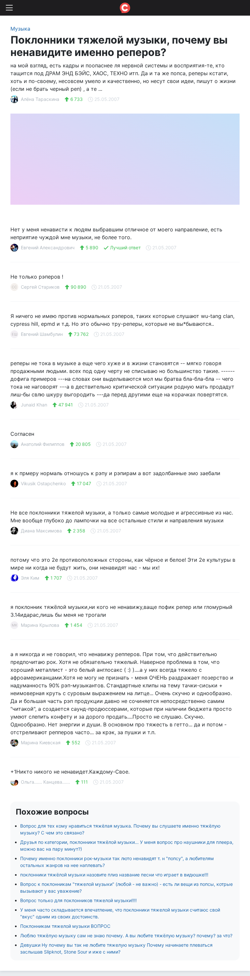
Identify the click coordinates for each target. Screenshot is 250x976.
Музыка (20, 28)
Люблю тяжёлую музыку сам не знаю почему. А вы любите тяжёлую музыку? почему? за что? (126, 935)
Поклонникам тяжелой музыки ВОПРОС (65, 926)
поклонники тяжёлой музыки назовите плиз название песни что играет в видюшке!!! (114, 874)
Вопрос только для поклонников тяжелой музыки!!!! (78, 900)
